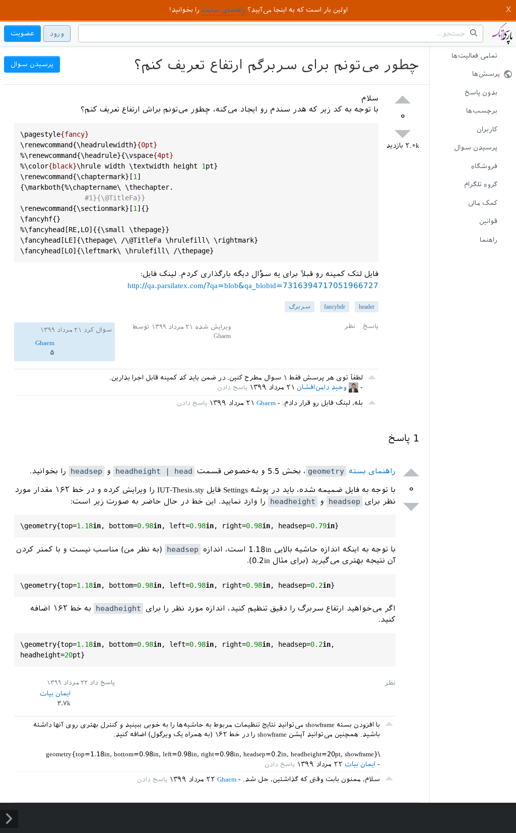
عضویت (22, 33)
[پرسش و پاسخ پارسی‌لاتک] (502, 38)
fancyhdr (334, 306)
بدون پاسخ (481, 92)
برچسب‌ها (481, 111)
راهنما (488, 240)
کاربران (487, 129)
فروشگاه (484, 166)
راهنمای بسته (352, 471)
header (366, 306)
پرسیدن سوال (475, 147)
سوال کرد (98, 330)
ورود (57, 33)
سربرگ (299, 306)
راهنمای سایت (223, 10)
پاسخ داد (102, 682)
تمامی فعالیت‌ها (474, 56)
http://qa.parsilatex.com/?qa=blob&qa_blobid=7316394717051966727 (252, 285)
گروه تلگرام (480, 184)
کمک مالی (482, 203)
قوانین (488, 221)
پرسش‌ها (486, 74)
